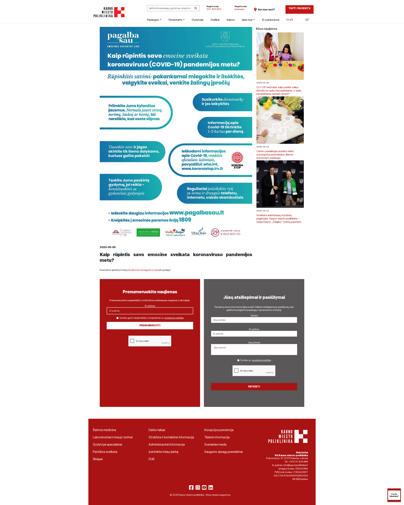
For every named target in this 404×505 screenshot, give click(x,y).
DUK (152, 459)
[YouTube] (204, 487)
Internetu (239, 9)
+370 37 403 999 (298, 461)
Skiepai (98, 459)
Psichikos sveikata (105, 452)
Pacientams (175, 19)
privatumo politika (174, 317)
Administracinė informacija (167, 444)
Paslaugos (153, 19)
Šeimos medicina (104, 430)
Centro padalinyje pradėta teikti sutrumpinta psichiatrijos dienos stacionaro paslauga (275, 154)
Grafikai (215, 19)
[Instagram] (198, 487)
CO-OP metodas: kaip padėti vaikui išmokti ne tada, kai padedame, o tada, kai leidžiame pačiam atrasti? (279, 90)
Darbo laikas (157, 430)
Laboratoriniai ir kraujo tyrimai (113, 437)
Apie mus (247, 19)
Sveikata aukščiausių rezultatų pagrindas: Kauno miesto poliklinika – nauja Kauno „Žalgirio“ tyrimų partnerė (278, 218)
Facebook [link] (133, 269)
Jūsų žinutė (254, 342)
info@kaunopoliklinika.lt (295, 465)
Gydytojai (197, 19)
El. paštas (150, 305)
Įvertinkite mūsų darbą (163, 452)
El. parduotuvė (270, 19)
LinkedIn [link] (157, 269)
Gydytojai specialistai (107, 444)
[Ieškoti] (195, 8)
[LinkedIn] (210, 487)
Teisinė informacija (217, 437)
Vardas (254, 315)
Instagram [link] (146, 269)
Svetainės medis (215, 444)
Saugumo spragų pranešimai (223, 452)
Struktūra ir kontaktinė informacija (171, 437)
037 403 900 (214, 9)
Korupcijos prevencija (219, 430)
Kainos (231, 19)
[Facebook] (191, 487)
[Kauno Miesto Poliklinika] (108, 12)
